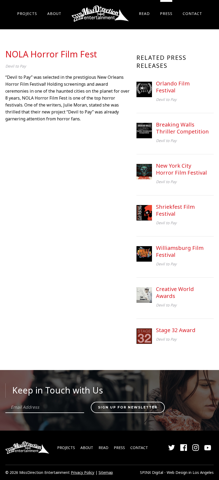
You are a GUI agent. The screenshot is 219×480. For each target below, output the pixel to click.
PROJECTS (27, 13)
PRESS (166, 13)
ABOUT (54, 13)
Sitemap (106, 472)
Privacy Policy (82, 472)
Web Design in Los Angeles (190, 472)
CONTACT (192, 13)
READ (144, 13)
